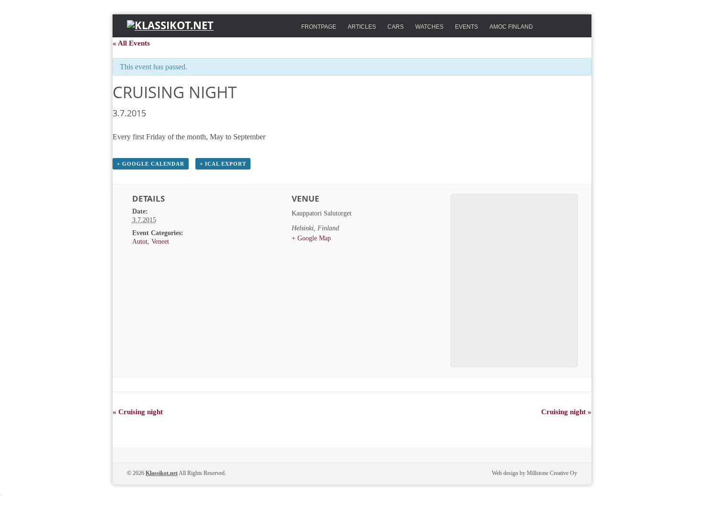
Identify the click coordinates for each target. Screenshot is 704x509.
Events (466, 26)
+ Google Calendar (150, 164)
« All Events (131, 43)
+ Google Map (311, 238)
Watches (429, 26)
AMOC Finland (511, 26)
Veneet (160, 241)
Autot (140, 241)
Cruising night (138, 412)
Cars (395, 26)
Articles (362, 26)
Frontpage (318, 26)
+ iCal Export (223, 164)
